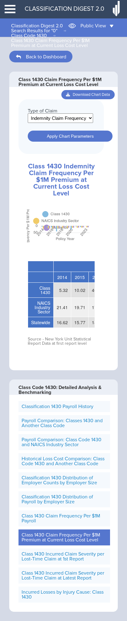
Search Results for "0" (34, 30)
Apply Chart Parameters (70, 136)
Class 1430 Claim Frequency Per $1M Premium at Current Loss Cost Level (50, 43)
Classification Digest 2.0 (37, 25)
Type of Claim (42, 110)
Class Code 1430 (29, 35)
